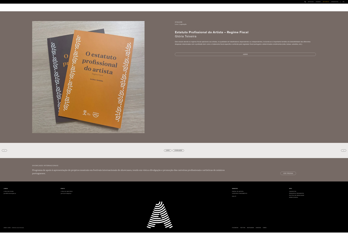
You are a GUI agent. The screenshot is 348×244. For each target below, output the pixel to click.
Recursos (326, 2)
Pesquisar (305, 2)
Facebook (235, 227)
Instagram (250, 227)
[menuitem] (343, 1)
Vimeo (265, 227)
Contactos (334, 2)
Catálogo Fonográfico (239, 193)
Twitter (242, 227)
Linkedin (258, 227)
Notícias (311, 2)
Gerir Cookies (293, 197)
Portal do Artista (238, 191)
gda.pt (234, 196)
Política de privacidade (296, 195)
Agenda (318, 2)
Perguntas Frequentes (296, 193)
